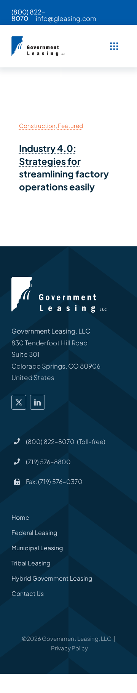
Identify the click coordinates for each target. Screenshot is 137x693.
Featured (70, 125)
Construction (37, 125)
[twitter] (18, 402)
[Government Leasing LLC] (59, 280)
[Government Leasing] (38, 39)
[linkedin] (37, 402)
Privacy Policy (69, 647)
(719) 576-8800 (48, 462)
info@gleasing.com (66, 18)
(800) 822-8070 (28, 15)
